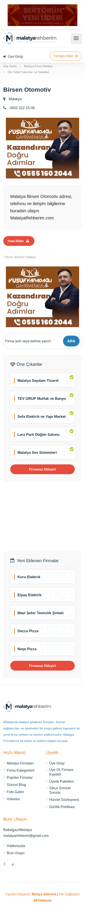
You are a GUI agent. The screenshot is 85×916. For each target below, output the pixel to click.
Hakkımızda (16, 846)
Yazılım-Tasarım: (30, 894)
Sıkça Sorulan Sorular (60, 790)
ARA (71, 340)
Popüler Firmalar (20, 777)
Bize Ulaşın (16, 853)
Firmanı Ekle (64, 56)
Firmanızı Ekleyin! (42, 469)
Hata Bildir (16, 241)
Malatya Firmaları (20, 763)
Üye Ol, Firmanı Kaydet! (61, 772)
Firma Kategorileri (20, 770)
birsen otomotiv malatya (20, 257)
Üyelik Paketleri (61, 781)
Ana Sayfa (10, 66)
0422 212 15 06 (22, 108)
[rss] (21, 864)
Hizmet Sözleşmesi (64, 800)
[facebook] (4, 864)
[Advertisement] (42, 516)
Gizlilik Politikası (62, 807)
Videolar (13, 799)
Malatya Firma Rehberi (38, 66)
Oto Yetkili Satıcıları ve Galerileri (28, 72)
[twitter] (13, 864)
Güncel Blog (16, 785)
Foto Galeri (15, 792)
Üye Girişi (15, 56)
